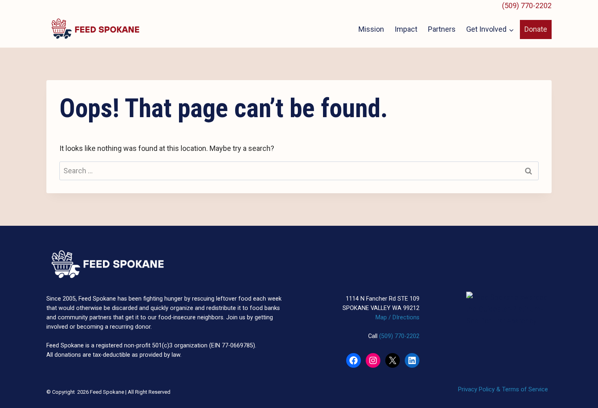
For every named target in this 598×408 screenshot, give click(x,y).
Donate (535, 29)
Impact (406, 29)
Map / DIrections (397, 317)
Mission (371, 29)
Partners (442, 29)
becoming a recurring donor (114, 326)
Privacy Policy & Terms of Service (503, 389)
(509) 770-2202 (527, 5)
